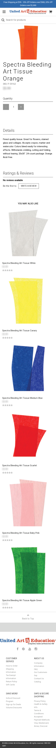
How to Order (11, 666)
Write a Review (28, 186)
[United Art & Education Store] (28, 11)
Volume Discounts (14, 707)
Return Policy (11, 681)
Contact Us (39, 678)
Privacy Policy (40, 701)
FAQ (36, 669)
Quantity (8, 98)
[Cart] (50, 12)
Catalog (37, 682)
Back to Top (28, 618)
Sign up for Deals (13, 704)
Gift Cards (10, 685)
